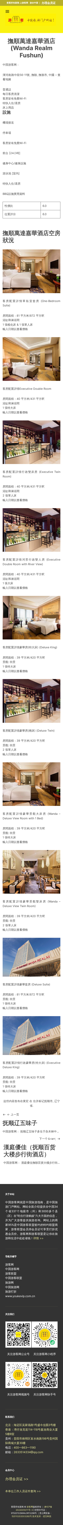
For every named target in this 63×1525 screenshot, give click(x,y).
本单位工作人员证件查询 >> (23, 1491)
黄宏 (26, 1101)
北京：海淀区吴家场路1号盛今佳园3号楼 (30, 1425)
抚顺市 (48, 1101)
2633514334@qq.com (28, 1452)
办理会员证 (49, 3)
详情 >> (38, 1238)
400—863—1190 (25, 1447)
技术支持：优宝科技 (41, 1516)
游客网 (30, 1506)
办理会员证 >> (16, 1479)
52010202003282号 (22, 1516)
